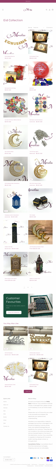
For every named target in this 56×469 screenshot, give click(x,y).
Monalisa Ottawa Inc (17, 464)
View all (28, 391)
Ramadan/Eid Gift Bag (10, 88)
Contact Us (6, 426)
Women (5, 407)
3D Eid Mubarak (8, 352)
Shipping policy (30, 465)
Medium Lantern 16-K (35, 278)
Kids (4, 414)
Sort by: (30, 27)
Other (4, 420)
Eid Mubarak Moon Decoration (12, 183)
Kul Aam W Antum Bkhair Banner (13, 119)
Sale (4, 423)
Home (4, 401)
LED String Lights (34, 151)
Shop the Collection (13, 312)
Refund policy (34, 464)
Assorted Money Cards (10, 384)
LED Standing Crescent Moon (37, 246)
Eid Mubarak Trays (34, 56)
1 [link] (24, 287)
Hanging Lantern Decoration (12, 215)
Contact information (39, 465)
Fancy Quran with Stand (10, 278)
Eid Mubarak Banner (10, 56)
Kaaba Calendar (8, 246)
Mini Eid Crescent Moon (35, 183)
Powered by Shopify (26, 464)
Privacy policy (41, 464)
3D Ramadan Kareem (35, 352)
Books (5, 417)
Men (4, 410)
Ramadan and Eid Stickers (36, 119)
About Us (5, 404)
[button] (2, 9)
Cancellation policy (49, 465)
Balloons (32, 88)
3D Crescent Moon (9, 151)
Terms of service (49, 464)
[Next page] (31, 287)
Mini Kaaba (32, 215)
